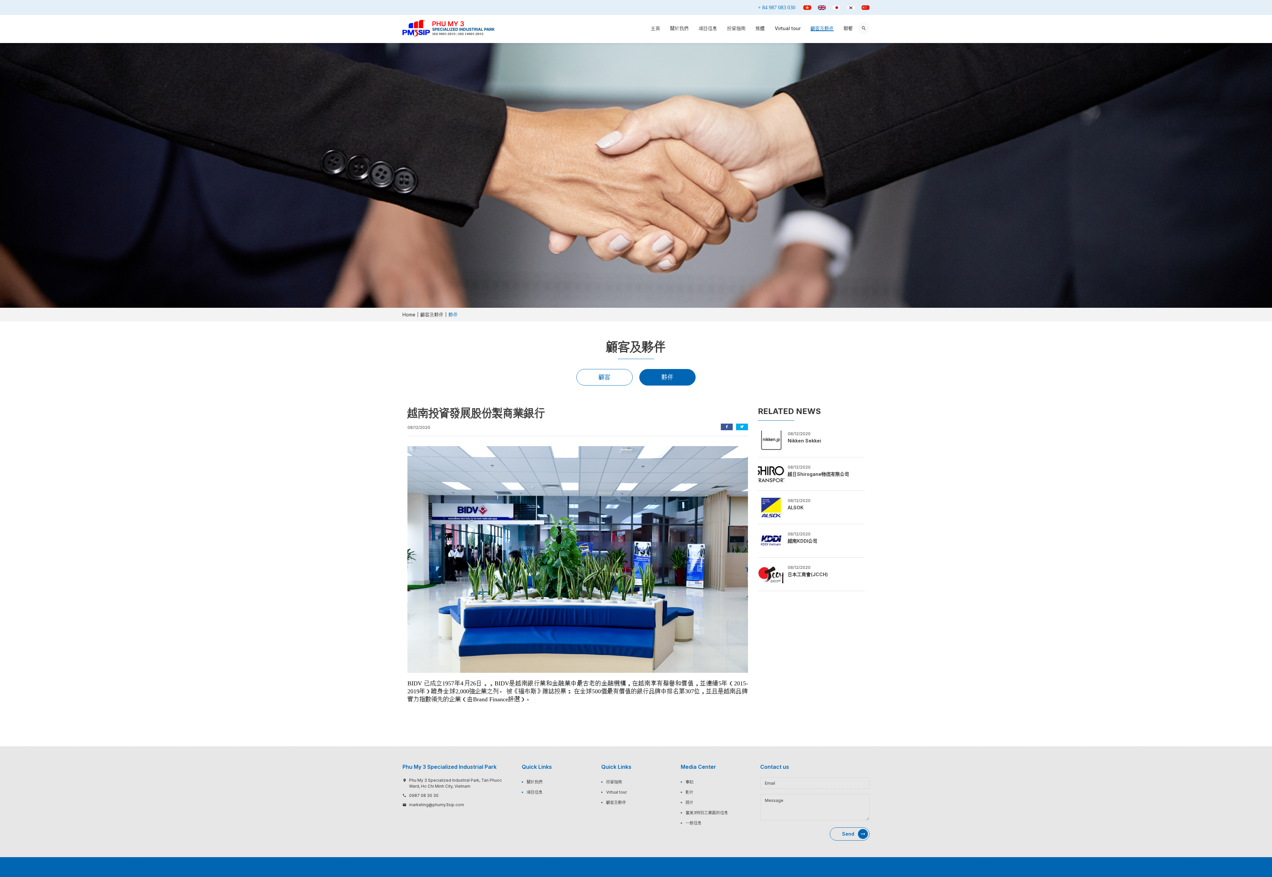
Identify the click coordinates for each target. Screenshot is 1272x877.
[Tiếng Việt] (807, 7)
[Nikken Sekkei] (771, 440)
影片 (690, 792)
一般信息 (694, 822)
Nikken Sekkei (804, 440)
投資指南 (736, 28)
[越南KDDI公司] (771, 540)
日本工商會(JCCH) (808, 574)
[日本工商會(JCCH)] (771, 573)
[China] (866, 7)
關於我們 (679, 28)
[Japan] (836, 7)
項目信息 (708, 28)
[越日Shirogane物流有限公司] (771, 473)
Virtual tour (788, 28)
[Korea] (851, 7)
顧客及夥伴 (822, 28)
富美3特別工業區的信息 (707, 812)
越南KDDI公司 (803, 541)
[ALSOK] (771, 506)
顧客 (604, 377)
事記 (690, 781)
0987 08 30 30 (424, 795)
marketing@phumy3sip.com (436, 804)
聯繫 (848, 28)
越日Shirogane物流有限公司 (818, 474)
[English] (822, 7)
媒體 (760, 28)
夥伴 (667, 377)
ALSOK (796, 507)
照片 (690, 802)
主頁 (655, 28)
